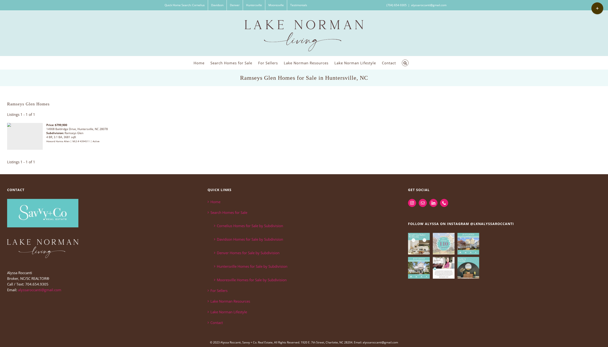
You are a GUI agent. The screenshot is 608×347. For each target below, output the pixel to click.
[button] (405, 62)
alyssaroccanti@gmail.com (428, 5)
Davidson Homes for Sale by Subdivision (250, 239)
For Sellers (219, 290)
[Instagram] (412, 203)
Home (215, 201)
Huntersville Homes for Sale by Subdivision (252, 266)
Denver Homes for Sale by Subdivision (248, 252)
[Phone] (444, 203)
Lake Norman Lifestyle (228, 311)
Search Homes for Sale (228, 212)
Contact (216, 322)
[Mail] (423, 203)
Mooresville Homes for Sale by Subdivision (252, 279)
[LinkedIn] (433, 203)
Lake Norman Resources (230, 301)
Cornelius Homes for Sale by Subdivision (250, 225)
